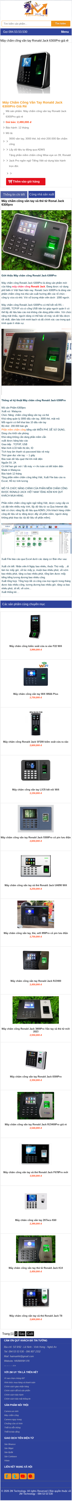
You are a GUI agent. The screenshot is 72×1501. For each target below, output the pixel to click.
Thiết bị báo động (12, 1432)
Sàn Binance (10, 1444)
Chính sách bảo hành (13, 1395)
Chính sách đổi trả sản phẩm (17, 1390)
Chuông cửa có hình (13, 1423)
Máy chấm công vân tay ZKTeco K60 (35, 1220)
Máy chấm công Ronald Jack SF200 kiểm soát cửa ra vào (35, 741)
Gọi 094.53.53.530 (15, 31)
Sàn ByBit (8, 1452)
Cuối (30, 1333)
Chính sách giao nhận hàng (16, 1386)
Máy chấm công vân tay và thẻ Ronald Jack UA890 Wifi (36, 885)
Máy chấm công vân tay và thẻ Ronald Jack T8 (35, 1315)
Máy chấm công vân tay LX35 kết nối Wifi (35, 789)
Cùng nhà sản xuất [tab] (41, 194)
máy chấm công (21, 286)
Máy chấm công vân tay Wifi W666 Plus (35, 694)
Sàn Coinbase (10, 1456)
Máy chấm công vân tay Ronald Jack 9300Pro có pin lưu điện (36, 837)
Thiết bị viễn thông (12, 1427)
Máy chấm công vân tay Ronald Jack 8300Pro (36, 1076)
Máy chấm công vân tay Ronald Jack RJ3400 (36, 981)
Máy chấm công (11, 1415)
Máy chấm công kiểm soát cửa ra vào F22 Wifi (35, 646)
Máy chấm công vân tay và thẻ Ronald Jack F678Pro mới (35, 1172)
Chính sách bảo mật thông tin (17, 1399)
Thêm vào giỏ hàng (26, 181)
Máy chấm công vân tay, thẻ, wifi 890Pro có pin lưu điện (36, 933)
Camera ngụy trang (13, 1419)
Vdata (6, 1460)
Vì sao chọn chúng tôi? (14, 1378)
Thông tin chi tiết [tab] (14, 194)
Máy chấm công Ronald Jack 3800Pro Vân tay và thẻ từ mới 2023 (36, 1030)
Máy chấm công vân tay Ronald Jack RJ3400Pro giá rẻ (36, 1124)
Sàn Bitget (8, 1448)
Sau (22, 1333)
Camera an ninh (11, 1411)
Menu (65, 31)
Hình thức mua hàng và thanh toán (19, 1382)
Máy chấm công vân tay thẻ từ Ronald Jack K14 (36, 1268)
